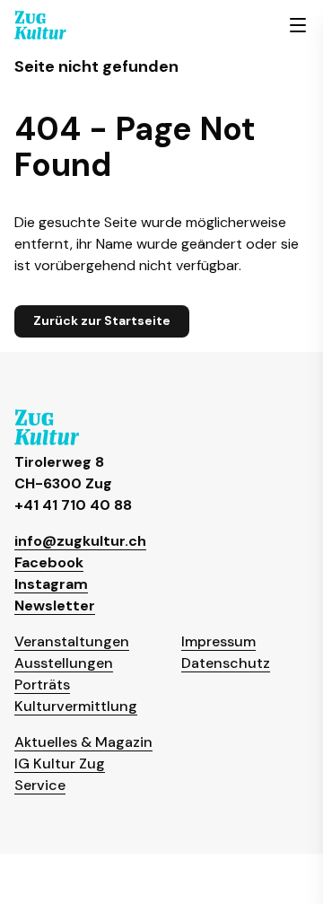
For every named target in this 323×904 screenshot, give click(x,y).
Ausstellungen (63, 663)
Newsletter (54, 605)
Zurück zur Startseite (101, 320)
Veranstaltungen (71, 641)
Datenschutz (225, 663)
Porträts (42, 684)
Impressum (218, 641)
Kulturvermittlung (75, 706)
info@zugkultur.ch (80, 540)
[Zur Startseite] (40, 25)
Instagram (51, 584)
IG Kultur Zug (59, 763)
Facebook (48, 562)
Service (39, 785)
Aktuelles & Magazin (83, 742)
